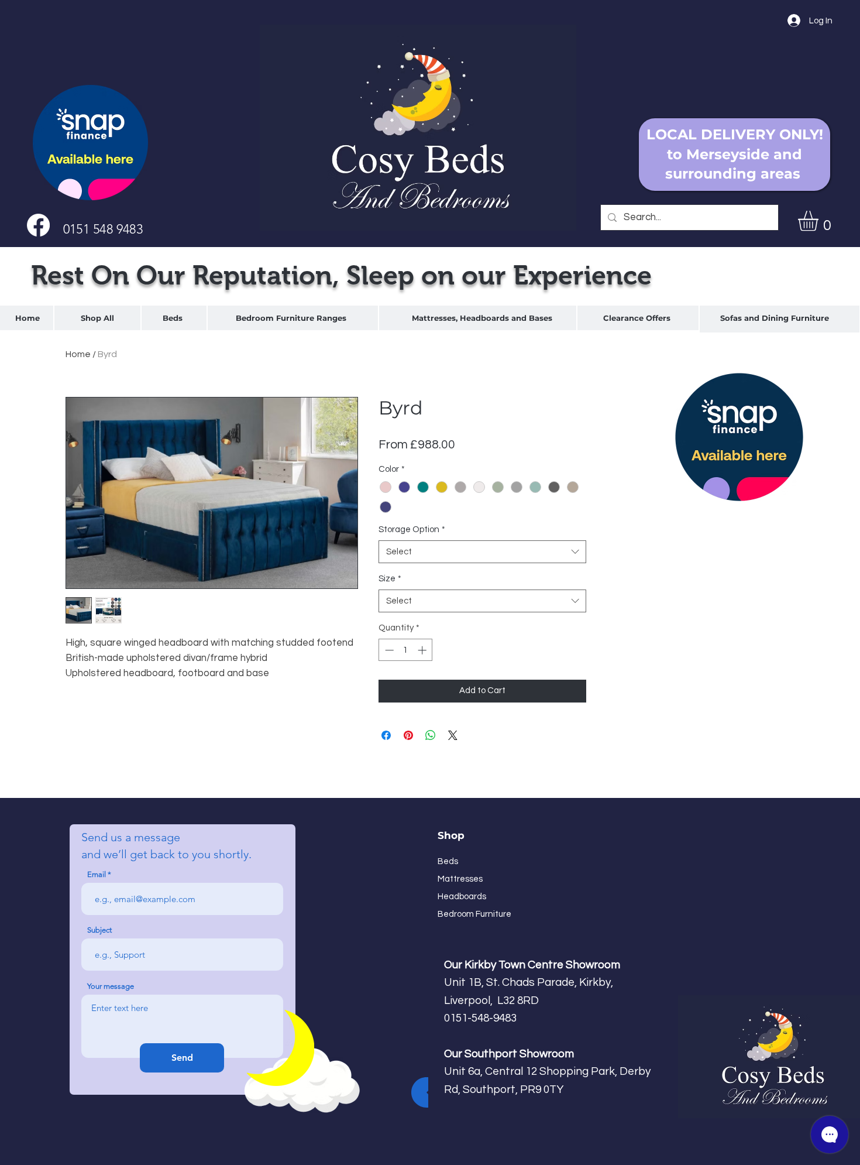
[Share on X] (453, 735)
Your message (110, 986)
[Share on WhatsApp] (431, 735)
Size (390, 578)
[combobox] (482, 551)
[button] (820, 221)
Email (96, 874)
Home (78, 354)
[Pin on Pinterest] (408, 735)
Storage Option (412, 529)
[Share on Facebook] (386, 735)
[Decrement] (388, 650)
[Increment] (423, 650)
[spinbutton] (405, 650)
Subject (99, 930)
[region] (174, 318)
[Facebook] (38, 225)
